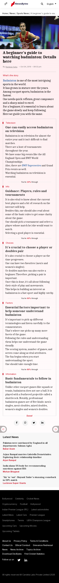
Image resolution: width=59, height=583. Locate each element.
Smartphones (8, 520)
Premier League (37, 515)
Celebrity (19, 498)
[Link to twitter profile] (18, 560)
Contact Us (7, 545)
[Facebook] (16, 423)
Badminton (9, 80)
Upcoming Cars (9, 526)
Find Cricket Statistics (34, 554)
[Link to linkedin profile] (25, 560)
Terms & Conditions (39, 541)
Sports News (23, 13)
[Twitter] (34, 423)
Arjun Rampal (9, 460)
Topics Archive (33, 549)
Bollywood (7, 498)
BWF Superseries (31, 165)
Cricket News (33, 498)
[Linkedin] (42, 423)
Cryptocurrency (9, 504)
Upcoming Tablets (10, 531)
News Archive (16, 549)
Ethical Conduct (22, 545)
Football (23, 504)
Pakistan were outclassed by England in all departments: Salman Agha (25, 444)
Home (5, 13)
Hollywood (35, 504)
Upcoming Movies (28, 526)
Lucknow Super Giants (14, 483)
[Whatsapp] (25, 423)
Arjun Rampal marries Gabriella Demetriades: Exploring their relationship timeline (27, 456)
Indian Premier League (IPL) (15, 509)
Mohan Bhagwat (11, 471)
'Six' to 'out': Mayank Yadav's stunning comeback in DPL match (29, 479)
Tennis (21, 520)
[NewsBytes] (19, 4)
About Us (6, 541)
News (12, 13)
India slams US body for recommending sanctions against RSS (24, 467)
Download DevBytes (12, 554)
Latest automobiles (40, 509)
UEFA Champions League (38, 520)
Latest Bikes (8, 515)
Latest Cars (21, 515)
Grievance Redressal (43, 545)
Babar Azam (9, 449)
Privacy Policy (20, 541)
